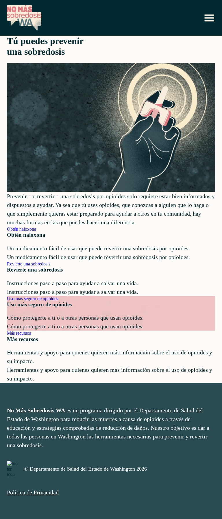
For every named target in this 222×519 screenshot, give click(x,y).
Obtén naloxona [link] (21, 229)
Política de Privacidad (33, 492)
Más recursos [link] (19, 333)
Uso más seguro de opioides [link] (32, 298)
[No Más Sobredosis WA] (24, 18)
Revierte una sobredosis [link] (28, 263)
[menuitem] (111, 492)
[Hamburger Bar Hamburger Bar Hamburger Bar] (209, 17)
